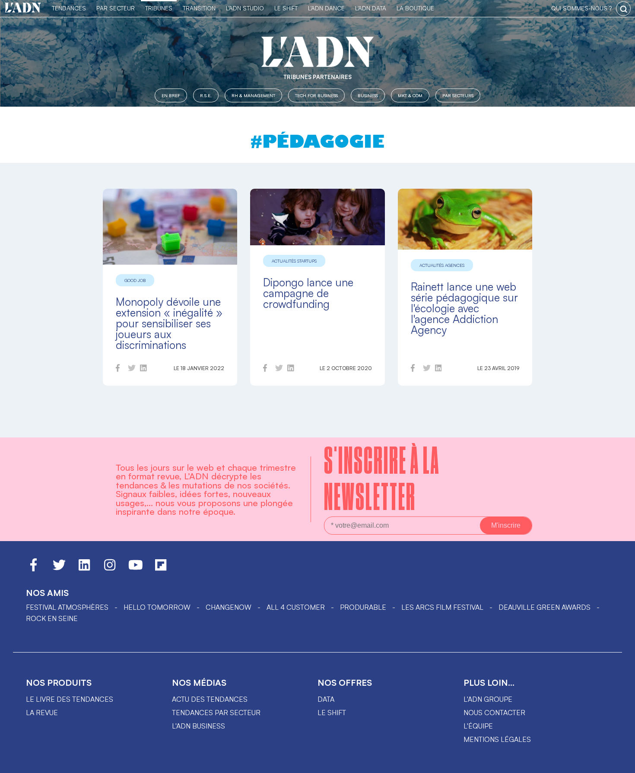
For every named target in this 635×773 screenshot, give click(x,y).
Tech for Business (316, 95)
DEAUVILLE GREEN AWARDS (544, 607)
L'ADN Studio (245, 8)
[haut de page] (620, 762)
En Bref (171, 95)
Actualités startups (294, 260)
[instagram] (109, 568)
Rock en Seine (52, 618)
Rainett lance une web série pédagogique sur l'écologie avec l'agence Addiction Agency (464, 308)
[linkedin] (143, 369)
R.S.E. (206, 95)
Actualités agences (441, 265)
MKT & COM (410, 95)
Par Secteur (115, 8)
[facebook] (118, 369)
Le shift (332, 712)
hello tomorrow (157, 607)
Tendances (69, 8)
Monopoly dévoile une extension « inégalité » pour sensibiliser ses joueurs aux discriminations (169, 323)
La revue (42, 712)
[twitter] (132, 369)
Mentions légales (497, 739)
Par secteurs (457, 95)
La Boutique (415, 8)
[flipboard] (160, 568)
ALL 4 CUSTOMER (296, 607)
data (326, 699)
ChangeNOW (228, 607)
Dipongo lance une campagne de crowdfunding (308, 293)
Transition (199, 8)
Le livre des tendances (69, 699)
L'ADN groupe (488, 699)
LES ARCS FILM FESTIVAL (442, 607)
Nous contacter (494, 712)
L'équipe (478, 726)
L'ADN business (198, 726)
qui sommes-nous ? (581, 8)
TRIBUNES (158, 8)
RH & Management (253, 95)
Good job (135, 280)
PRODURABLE (363, 607)
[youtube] (135, 568)
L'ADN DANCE (326, 8)
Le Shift (286, 8)
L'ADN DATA (370, 8)
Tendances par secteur (216, 712)
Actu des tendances (210, 699)
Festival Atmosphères (67, 607)
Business (368, 95)
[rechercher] (623, 8)
